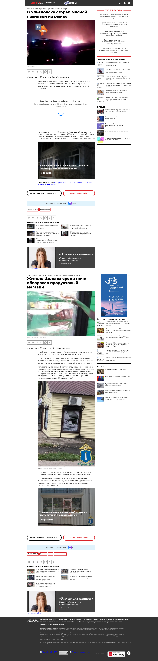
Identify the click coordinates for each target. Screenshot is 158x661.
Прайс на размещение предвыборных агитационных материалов (99, 622)
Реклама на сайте (68, 622)
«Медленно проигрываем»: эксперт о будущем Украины (117, 138)
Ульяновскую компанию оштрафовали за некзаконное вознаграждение (114, 42)
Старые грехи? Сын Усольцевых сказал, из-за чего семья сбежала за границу (118, 78)
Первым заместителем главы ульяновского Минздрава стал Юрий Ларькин (113, 50)
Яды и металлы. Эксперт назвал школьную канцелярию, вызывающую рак (116, 92)
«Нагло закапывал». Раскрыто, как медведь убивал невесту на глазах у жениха (118, 323)
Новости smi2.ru (34, 269)
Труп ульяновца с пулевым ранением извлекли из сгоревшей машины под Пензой (47, 233)
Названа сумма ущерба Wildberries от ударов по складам (117, 391)
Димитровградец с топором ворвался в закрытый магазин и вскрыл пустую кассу (46, 577)
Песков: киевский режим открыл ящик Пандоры (116, 117)
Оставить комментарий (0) (79, 193)
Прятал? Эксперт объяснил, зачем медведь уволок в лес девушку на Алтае (117, 351)
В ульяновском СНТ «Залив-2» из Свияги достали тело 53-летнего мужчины (114, 24)
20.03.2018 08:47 (32, 9)
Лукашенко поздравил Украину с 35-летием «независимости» (117, 377)
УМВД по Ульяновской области (37, 337)
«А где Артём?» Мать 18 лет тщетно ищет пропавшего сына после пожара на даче (117, 63)
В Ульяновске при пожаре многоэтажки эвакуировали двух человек (81, 233)
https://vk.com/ (32, 66)
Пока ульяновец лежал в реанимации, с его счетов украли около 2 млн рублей (113, 33)
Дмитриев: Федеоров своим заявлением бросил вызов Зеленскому (114, 125)
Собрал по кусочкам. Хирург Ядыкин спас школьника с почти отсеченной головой (118, 85)
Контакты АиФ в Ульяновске (50, 622)
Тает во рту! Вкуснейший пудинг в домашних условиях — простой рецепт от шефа (117, 344)
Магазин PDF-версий (90, 620)
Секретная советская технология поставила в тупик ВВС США (116, 398)
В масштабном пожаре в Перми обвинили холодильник (116, 384)
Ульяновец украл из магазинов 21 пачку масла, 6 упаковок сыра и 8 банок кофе (47, 571)
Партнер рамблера (100, 653)
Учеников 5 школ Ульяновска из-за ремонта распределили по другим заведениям (114, 16)
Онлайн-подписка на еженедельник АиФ (114, 620)
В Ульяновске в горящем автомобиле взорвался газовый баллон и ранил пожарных (47, 240)
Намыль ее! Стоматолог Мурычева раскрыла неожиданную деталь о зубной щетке (117, 99)
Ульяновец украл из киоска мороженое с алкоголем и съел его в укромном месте (46, 584)
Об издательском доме (48, 620)
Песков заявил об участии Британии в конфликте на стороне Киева (117, 110)
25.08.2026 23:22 (32, 275)
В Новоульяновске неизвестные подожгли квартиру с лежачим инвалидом (64, 167)
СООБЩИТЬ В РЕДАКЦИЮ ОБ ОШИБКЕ (52, 624)
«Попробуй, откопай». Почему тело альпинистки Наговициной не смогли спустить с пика (118, 70)
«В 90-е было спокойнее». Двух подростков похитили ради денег (117, 336)
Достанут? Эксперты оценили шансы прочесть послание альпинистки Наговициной (118, 358)
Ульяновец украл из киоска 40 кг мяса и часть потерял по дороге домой (63, 513)
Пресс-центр (63, 620)
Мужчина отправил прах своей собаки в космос (115, 370)
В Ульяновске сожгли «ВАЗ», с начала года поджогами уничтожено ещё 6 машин (80, 226)
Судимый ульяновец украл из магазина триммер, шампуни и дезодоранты (80, 571)
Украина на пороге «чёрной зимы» (116, 131)
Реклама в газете (75, 620)
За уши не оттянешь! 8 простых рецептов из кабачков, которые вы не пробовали (118, 330)
